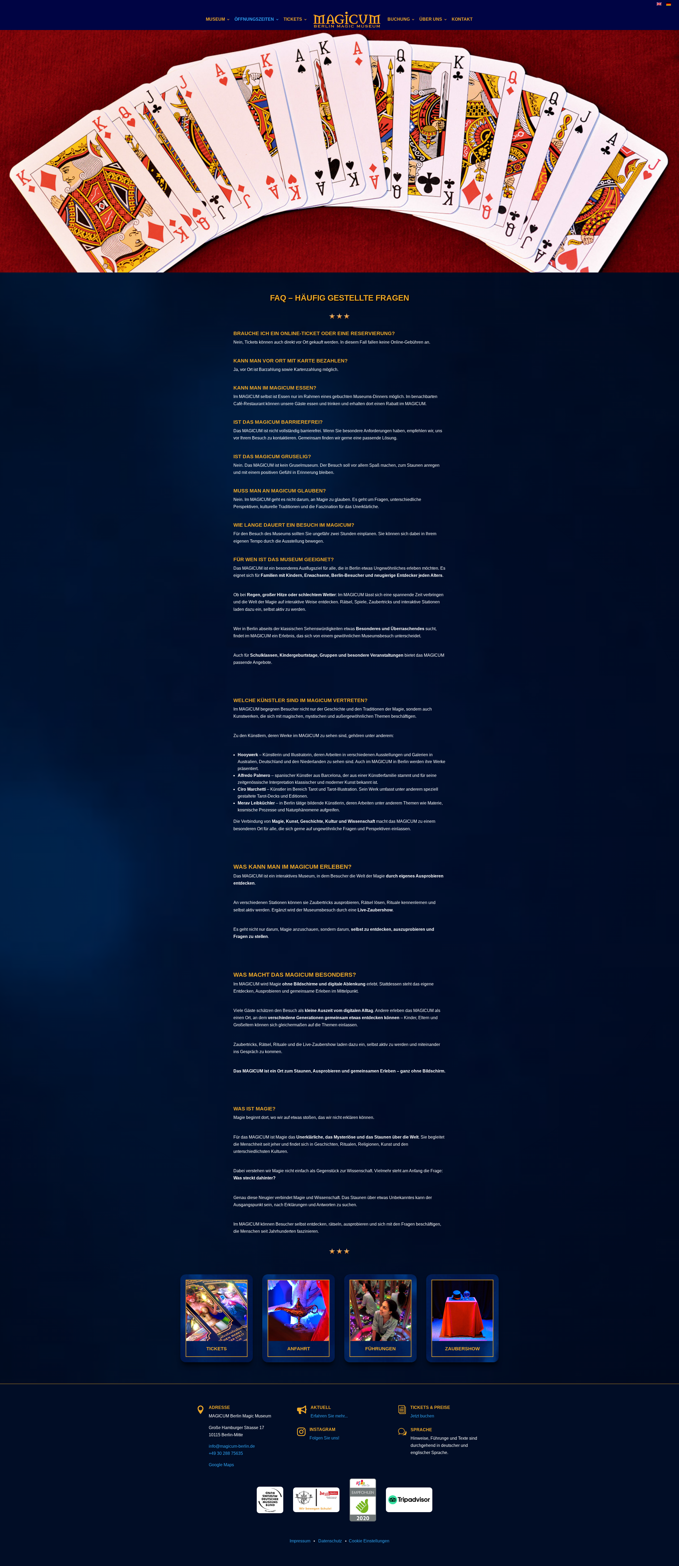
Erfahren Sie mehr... (329, 1416)
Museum (215, 19)
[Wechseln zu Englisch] (659, 5)
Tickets (293, 19)
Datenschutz (330, 1541)
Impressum (300, 1541)
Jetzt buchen (422, 1416)
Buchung (399, 19)
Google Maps (221, 1465)
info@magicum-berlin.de (232, 1446)
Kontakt (462, 19)
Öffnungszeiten (254, 19)
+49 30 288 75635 (226, 1453)
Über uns (430, 19)
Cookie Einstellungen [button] (369, 1541)
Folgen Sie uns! (324, 1438)
